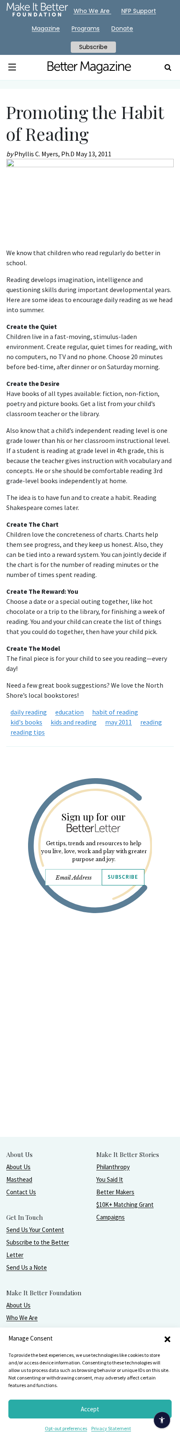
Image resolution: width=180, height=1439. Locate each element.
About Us (18, 1167)
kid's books (26, 722)
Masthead (19, 1179)
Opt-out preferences (66, 1428)
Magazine (46, 28)
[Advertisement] (90, 1046)
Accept (90, 1409)
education (69, 712)
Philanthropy (113, 1167)
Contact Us (21, 1192)
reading (151, 722)
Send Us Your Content (35, 1230)
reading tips (27, 732)
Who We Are (22, 1318)
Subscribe (123, 876)
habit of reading (115, 712)
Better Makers (115, 1192)
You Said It (109, 1179)
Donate (122, 28)
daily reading (28, 712)
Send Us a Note (26, 1267)
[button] (167, 1338)
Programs (86, 28)
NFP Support (138, 11)
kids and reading (74, 722)
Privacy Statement (111, 1428)
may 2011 (118, 722)
